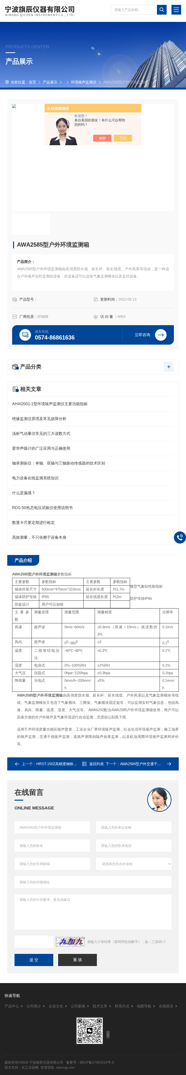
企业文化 (56, 1006)
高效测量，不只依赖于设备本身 (39, 537)
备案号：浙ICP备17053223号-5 (90, 1062)
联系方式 (122, 1006)
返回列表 (96, 764)
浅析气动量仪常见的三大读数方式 (41, 433)
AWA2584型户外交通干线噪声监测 (148, 764)
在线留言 (166, 1006)
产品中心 (12, 1006)
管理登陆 (47, 1067)
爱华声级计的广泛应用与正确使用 (41, 448)
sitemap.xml (65, 1067)
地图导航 (144, 1006)
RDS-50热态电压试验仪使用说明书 (42, 508)
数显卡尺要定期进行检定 (33, 522)
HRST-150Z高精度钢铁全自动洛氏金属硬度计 (73, 764)
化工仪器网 (30, 1067)
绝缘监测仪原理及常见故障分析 (39, 419)
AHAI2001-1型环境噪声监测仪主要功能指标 (50, 404)
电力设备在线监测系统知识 (35, 478)
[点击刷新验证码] (70, 942)
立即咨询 (142, 335)
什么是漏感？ (23, 493)
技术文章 (100, 1006)
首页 (32, 82)
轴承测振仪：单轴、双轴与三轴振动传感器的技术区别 (58, 463)
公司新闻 (78, 1006)
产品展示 (50, 82)
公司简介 (34, 1006)
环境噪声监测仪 (83, 82)
